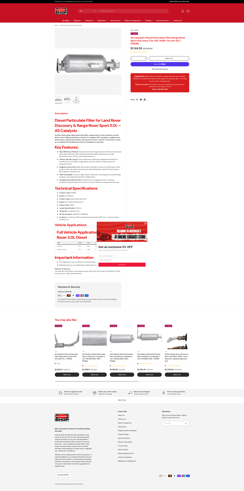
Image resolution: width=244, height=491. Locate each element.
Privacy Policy (123, 446)
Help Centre (122, 427)
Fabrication (102, 21)
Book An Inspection (124, 423)
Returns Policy (123, 450)
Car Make (65, 21)
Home (56, 25)
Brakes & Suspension (132, 21)
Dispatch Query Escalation (127, 431)
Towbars (148, 21)
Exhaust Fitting (123, 434)
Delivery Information (125, 442)
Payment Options (124, 438)
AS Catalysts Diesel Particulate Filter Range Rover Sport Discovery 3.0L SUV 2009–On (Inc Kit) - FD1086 (71, 25)
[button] (188, 11)
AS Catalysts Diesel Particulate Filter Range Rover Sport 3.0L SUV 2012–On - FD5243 (66, 356)
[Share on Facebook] (141, 99)
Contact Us (177, 21)
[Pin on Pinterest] (145, 99)
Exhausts (77, 21)
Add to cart (169, 58)
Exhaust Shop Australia (65, 484)
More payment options (160, 69)
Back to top (122, 400)
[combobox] (123, 11)
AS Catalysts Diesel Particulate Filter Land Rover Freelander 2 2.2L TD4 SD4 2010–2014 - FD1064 (93, 357)
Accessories (115, 21)
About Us (121, 415)
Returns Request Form (126, 453)
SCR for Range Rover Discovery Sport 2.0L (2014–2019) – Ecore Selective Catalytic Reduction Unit (176, 357)
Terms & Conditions (125, 457)
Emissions (89, 21)
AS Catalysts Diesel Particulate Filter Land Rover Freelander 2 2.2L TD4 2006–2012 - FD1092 (148, 356)
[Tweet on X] (137, 99)
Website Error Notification (127, 461)
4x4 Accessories (162, 21)
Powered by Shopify (77, 484)
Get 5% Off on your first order (179, 1)
